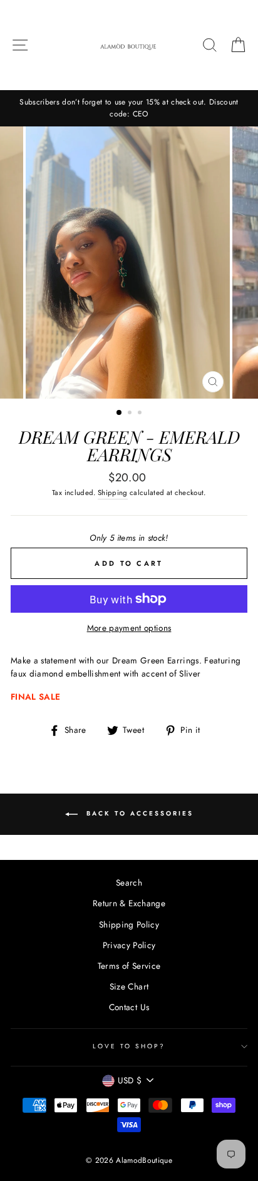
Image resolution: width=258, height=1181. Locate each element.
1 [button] (119, 413)
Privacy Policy (129, 945)
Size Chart (129, 986)
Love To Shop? (129, 1046)
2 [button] (131, 414)
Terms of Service (129, 965)
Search (129, 882)
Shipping (113, 493)
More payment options (129, 627)
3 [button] (141, 414)
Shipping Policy (129, 924)
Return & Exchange (129, 903)
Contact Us (129, 1007)
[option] (129, 108)
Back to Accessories (138, 813)
